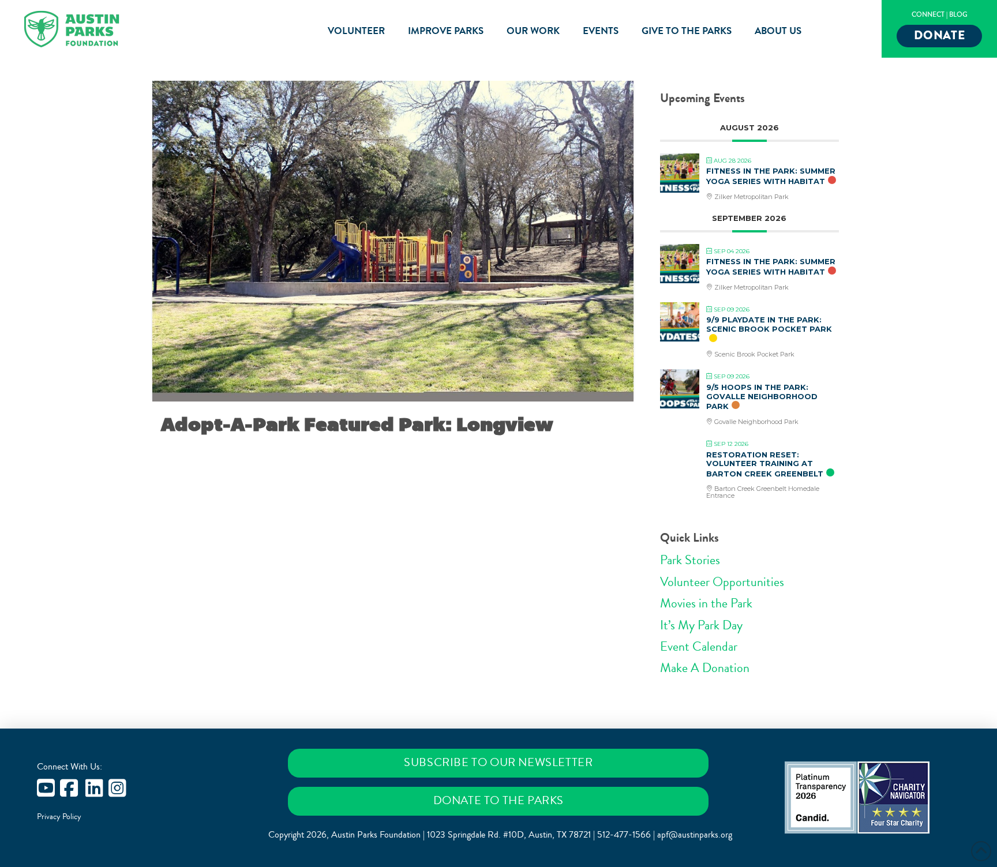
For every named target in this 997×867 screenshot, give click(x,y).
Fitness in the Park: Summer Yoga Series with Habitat (770, 176)
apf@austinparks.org (694, 834)
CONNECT (928, 15)
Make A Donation (704, 668)
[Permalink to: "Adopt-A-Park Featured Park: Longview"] (393, 241)
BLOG (958, 15)
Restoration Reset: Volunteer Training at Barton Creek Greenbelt (764, 464)
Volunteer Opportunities (722, 582)
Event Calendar (698, 646)
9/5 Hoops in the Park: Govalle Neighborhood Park (762, 396)
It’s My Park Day (701, 625)
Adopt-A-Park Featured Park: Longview (357, 424)
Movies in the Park (706, 603)
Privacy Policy (59, 817)
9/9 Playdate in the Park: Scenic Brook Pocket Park (769, 324)
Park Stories (690, 560)
